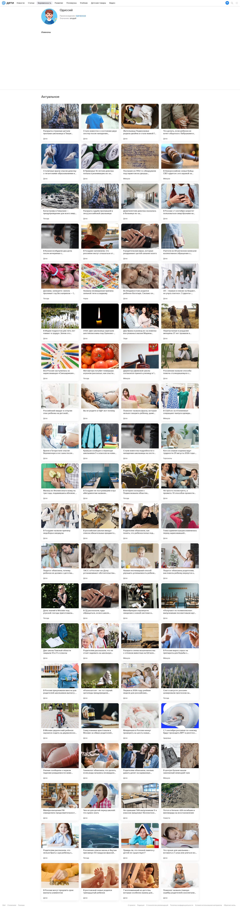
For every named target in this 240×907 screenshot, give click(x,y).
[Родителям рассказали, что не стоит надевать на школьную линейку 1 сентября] (100, 642)
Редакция (140, 905)
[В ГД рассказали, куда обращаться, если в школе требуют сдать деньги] (100, 602)
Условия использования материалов (208, 905)
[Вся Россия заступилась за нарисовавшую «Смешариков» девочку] (60, 362)
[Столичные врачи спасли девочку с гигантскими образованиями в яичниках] (60, 162)
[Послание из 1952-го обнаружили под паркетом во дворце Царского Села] (140, 162)
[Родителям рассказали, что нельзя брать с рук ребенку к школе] (60, 842)
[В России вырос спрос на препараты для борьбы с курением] (180, 642)
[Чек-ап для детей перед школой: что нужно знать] (100, 802)
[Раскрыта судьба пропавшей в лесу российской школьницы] (100, 202)
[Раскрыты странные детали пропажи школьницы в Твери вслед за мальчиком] (60, 122)
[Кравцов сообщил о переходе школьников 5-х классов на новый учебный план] (100, 442)
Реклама (21, 905)
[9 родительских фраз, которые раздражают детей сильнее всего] (140, 242)
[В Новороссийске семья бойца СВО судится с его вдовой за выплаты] (180, 162)
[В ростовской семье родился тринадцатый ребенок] (100, 882)
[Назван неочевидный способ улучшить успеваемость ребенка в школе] (140, 562)
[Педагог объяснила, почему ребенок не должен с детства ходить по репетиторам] (60, 562)
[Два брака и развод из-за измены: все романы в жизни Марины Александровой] (140, 322)
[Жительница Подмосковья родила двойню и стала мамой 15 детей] (140, 122)
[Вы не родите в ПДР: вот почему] (100, 402)
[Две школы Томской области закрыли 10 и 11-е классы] (60, 642)
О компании (12, 905)
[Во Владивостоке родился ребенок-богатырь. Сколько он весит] (140, 282)
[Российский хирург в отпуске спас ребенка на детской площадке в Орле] (60, 402)
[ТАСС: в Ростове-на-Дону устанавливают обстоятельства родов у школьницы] (100, 562)
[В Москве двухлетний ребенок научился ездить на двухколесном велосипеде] (60, 722)
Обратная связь (230, 905)
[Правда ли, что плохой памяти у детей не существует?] (140, 842)
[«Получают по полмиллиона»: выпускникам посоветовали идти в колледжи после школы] (180, 602)
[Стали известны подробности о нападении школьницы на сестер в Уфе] (140, 442)
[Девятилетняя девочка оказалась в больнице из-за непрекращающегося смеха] (140, 202)
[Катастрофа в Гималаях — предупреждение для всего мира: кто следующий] (60, 202)
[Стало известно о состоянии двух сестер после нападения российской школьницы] (100, 122)
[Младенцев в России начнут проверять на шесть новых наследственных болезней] (140, 722)
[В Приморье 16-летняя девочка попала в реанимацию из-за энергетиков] (100, 162)
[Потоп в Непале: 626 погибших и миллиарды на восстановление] (180, 802)
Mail (4, 905)
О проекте (131, 905)
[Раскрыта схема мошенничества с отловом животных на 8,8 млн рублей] (140, 642)
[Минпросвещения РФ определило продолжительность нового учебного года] (60, 802)
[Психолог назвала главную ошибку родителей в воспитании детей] (180, 882)
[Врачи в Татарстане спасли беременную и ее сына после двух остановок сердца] (60, 442)
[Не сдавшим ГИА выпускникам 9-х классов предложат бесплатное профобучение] (140, 802)
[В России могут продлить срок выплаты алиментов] (60, 882)
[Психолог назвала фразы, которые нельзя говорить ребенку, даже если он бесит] (140, 402)
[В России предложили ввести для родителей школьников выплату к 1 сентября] (60, 682)
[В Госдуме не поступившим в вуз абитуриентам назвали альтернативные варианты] (100, 482)
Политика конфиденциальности (181, 905)
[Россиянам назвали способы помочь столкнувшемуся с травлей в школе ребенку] (180, 362)
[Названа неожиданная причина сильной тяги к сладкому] (100, 282)
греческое (81, 15)
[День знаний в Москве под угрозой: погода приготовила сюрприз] (60, 602)
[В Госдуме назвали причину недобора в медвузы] (60, 522)
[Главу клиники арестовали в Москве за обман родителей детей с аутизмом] (100, 722)
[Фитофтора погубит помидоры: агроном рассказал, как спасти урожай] (100, 362)
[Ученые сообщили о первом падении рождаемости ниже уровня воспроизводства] (60, 762)
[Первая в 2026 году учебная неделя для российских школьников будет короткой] (140, 682)
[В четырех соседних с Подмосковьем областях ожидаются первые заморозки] (140, 482)
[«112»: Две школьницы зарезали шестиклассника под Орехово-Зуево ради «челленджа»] (100, 322)
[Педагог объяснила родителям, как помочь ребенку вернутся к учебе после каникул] (180, 562)
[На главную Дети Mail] (10, 3)
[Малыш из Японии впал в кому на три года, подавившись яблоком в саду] (60, 482)
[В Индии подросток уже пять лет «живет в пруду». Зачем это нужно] (60, 322)
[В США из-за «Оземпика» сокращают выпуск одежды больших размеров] (180, 402)
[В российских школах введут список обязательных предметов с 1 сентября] (100, 522)
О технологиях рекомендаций (157, 905)
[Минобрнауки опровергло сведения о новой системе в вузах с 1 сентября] (140, 602)
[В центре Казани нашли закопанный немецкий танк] (180, 762)
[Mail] (4, 3)
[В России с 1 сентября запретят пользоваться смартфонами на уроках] (180, 202)
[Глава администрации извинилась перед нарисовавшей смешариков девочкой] (180, 522)
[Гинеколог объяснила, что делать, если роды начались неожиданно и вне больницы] (100, 762)
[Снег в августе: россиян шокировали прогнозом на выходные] (180, 682)
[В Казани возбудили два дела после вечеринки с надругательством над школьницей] (60, 242)
